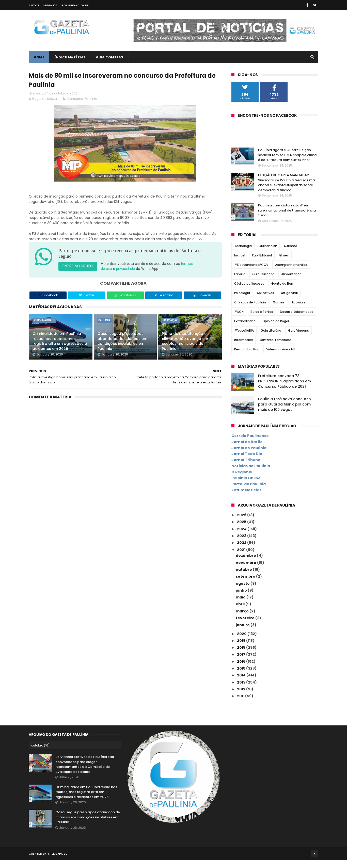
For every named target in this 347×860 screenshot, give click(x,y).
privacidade (125, 269)
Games (279, 302)
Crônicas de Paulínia (250, 302)
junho (242, 590)
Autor (34, 5)
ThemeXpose (57, 854)
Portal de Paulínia (248, 483)
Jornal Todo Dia (246, 453)
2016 (241, 661)
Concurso (75, 98)
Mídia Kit (50, 5)
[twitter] (314, 5)
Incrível (239, 255)
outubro (244, 569)
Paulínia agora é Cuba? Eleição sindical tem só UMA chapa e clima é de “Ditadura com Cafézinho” (287, 155)
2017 (241, 654)
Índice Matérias (70, 57)
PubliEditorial (262, 255)
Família (239, 274)
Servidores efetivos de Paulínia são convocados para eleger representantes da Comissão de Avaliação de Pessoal (84, 764)
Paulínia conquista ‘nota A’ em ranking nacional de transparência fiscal (287, 210)
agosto (243, 583)
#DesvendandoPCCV (251, 265)
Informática (243, 340)
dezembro (246, 555)
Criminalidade (44, 320)
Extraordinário (245, 321)
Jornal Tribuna (245, 459)
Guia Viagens (298, 330)
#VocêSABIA (244, 330)
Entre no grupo (77, 266)
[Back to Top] (314, 853)
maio (241, 597)
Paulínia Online (246, 478)
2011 (241, 696)
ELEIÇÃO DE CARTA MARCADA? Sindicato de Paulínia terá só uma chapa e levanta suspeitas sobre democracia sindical (286, 182)
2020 (242, 633)
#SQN (239, 312)
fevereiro (245, 618)
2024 (242, 528)
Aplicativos (265, 293)
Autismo (290, 246)
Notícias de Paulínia (250, 465)
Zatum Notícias (246, 490)
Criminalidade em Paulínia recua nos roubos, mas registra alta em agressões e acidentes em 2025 (60, 341)
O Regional (241, 472)
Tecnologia (243, 246)
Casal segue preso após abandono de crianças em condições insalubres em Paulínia (122, 341)
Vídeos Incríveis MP (280, 349)
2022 (242, 542)
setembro (246, 576)
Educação (170, 320)
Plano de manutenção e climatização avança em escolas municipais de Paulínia (185, 341)
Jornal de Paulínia (248, 447)
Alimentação (291, 274)
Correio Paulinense (250, 435)
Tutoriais (298, 302)
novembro (246, 562)
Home (39, 57)
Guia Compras (109, 57)
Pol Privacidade (75, 5)
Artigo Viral (289, 293)
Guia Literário (271, 330)
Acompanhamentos (291, 265)
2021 (241, 549)
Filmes (284, 255)
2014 (241, 675)
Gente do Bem (282, 283)
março (242, 611)
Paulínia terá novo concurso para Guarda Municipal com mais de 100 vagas (284, 404)
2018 (241, 647)
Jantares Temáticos (276, 340)
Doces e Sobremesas (296, 312)
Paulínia (91, 98)
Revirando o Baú (246, 349)
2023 (242, 535)
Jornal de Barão (247, 441)
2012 (241, 689)
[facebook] (307, 5)
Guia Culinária (263, 274)
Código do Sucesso (249, 283)
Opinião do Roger (275, 321)
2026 (242, 514)
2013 (241, 682)
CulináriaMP (268, 246)
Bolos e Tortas (261, 312)
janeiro (243, 624)
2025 (242, 521)
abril (240, 604)
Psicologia (242, 293)
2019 (241, 640)
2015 (241, 668)
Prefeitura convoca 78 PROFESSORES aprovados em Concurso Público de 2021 (284, 381)
